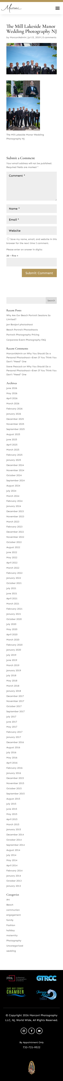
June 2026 (11, 388)
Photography (13, 940)
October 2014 (14, 839)
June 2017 (11, 721)
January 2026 (13, 413)
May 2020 (11, 629)
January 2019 (13, 670)
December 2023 (15, 511)
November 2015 (15, 783)
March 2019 (12, 665)
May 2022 (11, 557)
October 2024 (14, 475)
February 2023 (14, 526)
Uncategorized (14, 945)
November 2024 (15, 470)
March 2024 (12, 496)
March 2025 (12, 449)
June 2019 (11, 660)
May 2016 (11, 757)
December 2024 (15, 465)
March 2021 (12, 603)
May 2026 (11, 393)
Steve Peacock (14, 366)
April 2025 (11, 444)
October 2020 (14, 619)
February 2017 (14, 732)
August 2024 (13, 485)
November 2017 (15, 701)
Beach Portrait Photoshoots (22, 329)
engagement (13, 915)
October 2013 (14, 880)
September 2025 (15, 429)
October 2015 (14, 788)
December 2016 (15, 742)
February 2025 (14, 454)
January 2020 (13, 649)
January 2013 (13, 886)
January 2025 (13, 460)
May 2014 (11, 860)
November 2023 (15, 516)
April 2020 (11, 634)
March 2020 (12, 639)
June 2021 (11, 593)
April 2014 (11, 865)
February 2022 (14, 573)
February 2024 (14, 501)
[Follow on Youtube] (39, 1031)
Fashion (10, 925)
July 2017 (11, 716)
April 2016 (11, 762)
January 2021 (13, 614)
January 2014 (13, 875)
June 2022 (11, 552)
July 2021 (11, 588)
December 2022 (15, 531)
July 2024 (11, 490)
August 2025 (13, 434)
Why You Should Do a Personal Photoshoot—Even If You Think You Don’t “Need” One (31, 357)
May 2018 (11, 680)
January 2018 (13, 691)
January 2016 (13, 773)
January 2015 (13, 829)
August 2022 (13, 547)
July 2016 (11, 752)
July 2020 (11, 624)
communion (13, 910)
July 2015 (11, 803)
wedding (11, 951)
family (9, 920)
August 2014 (13, 850)
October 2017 (14, 706)
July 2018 (11, 675)
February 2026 (14, 408)
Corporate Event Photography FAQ (26, 339)
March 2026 (12, 403)
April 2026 (11, 398)
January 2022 (13, 578)
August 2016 (13, 747)
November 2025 (15, 424)
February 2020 (14, 644)
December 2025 (15, 419)
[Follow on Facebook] (31, 1031)
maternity (12, 935)
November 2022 (15, 537)
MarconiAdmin (18, 37)
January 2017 (13, 737)
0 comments (49, 37)
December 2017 (15, 696)
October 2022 (14, 542)
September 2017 (15, 711)
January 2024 (13, 506)
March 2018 (12, 685)
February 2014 (14, 870)
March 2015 (12, 824)
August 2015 (13, 798)
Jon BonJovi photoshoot (19, 324)
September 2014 (15, 845)
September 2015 (15, 793)
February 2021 (14, 608)
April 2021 (11, 598)
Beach (9, 904)
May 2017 (11, 726)
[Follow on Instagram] (24, 1031)
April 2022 (11, 562)
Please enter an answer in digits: (24, 249)
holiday (10, 930)
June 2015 (11, 809)
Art (8, 899)
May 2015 (11, 814)
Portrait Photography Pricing (22, 334)
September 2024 (15, 480)
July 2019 (11, 655)
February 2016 (14, 768)
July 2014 (11, 855)
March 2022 (12, 567)
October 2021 (14, 583)
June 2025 (11, 439)
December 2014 (15, 834)
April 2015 (11, 819)
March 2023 (12, 521)
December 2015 (15, 778)
